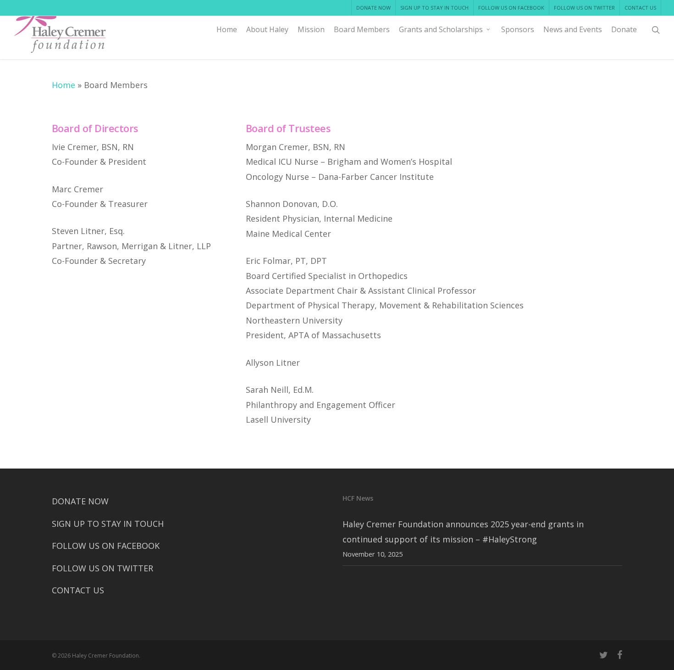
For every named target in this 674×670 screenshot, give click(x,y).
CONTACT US (78, 590)
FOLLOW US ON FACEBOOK (106, 545)
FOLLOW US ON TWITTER (102, 568)
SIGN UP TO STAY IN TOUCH (108, 523)
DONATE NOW (80, 501)
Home (63, 84)
